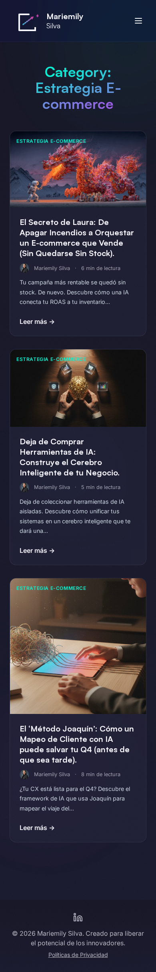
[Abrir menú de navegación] (138, 21)
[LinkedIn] (78, 917)
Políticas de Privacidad (78, 954)
